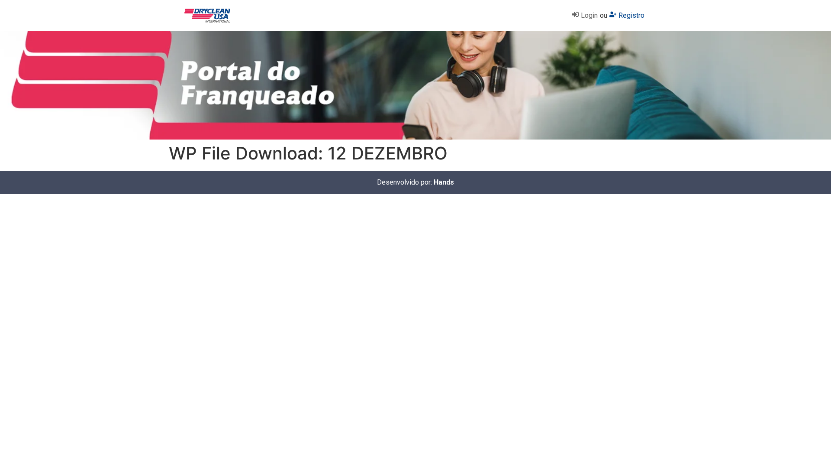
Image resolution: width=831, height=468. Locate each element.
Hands (444, 182)
